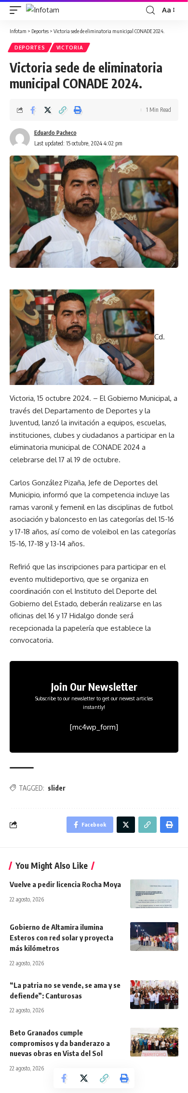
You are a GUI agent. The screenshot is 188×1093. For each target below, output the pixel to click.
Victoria (69, 47)
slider (57, 788)
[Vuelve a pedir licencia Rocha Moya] (154, 893)
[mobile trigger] (18, 10)
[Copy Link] (62, 110)
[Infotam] (42, 10)
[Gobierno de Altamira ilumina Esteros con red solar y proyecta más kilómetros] (154, 936)
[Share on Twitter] (47, 110)
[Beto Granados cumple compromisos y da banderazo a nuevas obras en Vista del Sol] (154, 1042)
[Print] (77, 110)
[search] (150, 10)
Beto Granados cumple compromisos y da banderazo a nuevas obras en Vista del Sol (60, 1043)
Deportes (29, 47)
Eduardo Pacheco (55, 132)
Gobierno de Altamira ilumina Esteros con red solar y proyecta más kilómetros (61, 937)
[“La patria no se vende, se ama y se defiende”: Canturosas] (154, 994)
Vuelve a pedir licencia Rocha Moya (65, 884)
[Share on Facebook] (33, 110)
